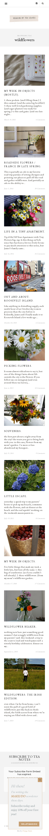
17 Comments (40, 583)
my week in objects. (20, 561)
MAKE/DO (18, 796)
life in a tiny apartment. (24, 231)
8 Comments (40, 518)
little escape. (15, 496)
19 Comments (40, 721)
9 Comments (40, 453)
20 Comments (40, 188)
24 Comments (40, 254)
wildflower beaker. (20, 626)
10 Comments (40, 388)
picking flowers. (18, 365)
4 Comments (40, 120)
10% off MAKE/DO (29, 824)
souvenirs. (13, 431)
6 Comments (40, 323)
